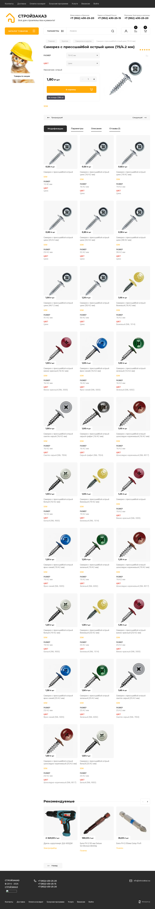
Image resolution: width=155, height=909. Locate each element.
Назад (54, 865)
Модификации (55, 129)
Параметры (77, 128)
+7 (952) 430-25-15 (109, 18)
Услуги (75, 4)
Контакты (9, 4)
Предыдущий (57, 117)
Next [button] (147, 802)
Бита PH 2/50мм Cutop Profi (128, 843)
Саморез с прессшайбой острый (58, 172)
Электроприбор (50, 848)
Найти (112, 31)
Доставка (21, 4)
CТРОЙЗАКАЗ (32, 16)
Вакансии (85, 4)
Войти (96, 4)
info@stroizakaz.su (142, 881)
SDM (46, 106)
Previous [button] (142, 802)
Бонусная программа (58, 4)
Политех (83, 851)
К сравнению (147, 56)
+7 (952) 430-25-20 (82, 18)
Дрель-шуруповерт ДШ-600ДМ (58, 843)
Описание (96, 128)
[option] (126, 76)
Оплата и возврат (37, 4)
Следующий (137, 117)
